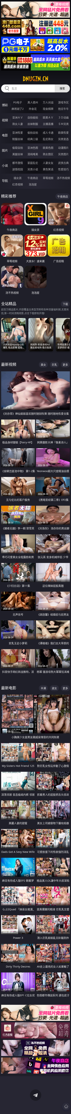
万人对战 (48, 102)
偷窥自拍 (17, 147)
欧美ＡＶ (48, 117)
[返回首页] (66, 1106)
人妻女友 (48, 163)
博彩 (5, 105)
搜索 (62, 88)
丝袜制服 (32, 124)
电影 (5, 135)
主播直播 (48, 124)
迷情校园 (17, 169)
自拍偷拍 (32, 117)
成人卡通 (48, 132)
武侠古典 (63, 163)
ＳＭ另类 (63, 124)
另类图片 (63, 154)
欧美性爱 (63, 132)
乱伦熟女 (48, 139)
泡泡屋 (33, 184)
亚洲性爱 (17, 132)
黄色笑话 (48, 169)
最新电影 (8, 688)
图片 (5, 150)
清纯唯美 (32, 154)
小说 (5, 165)
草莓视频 (48, 178)
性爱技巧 (63, 169)
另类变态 (63, 139)
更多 (65, 364)
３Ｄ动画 (63, 117)
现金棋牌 (48, 109)
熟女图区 (48, 154)
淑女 (54, 688)
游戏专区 (63, 102)
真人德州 (32, 102)
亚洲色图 (32, 147)
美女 (43, 364)
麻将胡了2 (18, 109)
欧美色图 (48, 147)
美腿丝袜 (17, 154)
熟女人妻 (17, 124)
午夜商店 (32, 178)
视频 (5, 120)
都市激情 (17, 163)
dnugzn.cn (35, 79)
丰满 (43, 688)
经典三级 (32, 139)
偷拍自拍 (32, 132)
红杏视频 (17, 184)
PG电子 (17, 102)
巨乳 (54, 364)
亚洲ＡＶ (17, 117)
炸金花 (33, 109)
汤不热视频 (63, 178)
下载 (65, 304)
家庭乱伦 (32, 163)
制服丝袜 (17, 139)
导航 (5, 181)
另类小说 (32, 169)
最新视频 (8, 364)
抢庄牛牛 (63, 109)
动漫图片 (63, 147)
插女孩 (18, 178)
